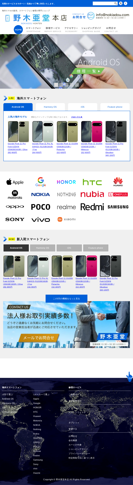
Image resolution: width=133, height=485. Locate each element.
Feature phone (115, 107)
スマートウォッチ (77, 412)
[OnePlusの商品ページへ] (118, 194)
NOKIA (36, 425)
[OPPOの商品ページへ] (15, 207)
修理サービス (75, 387)
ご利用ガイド (75, 394)
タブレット (74, 423)
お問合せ (73, 436)
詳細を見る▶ (77, 117)
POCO (36, 447)
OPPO (36, 442)
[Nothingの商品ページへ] (66, 194)
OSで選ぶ (8, 394)
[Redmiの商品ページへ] (92, 207)
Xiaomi (36, 473)
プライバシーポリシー (79, 453)
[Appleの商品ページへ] (15, 182)
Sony (35, 464)
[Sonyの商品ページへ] (15, 219)
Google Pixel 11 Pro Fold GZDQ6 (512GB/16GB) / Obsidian (114, 149)
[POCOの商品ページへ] (40, 207)
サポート (73, 429)
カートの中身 (75, 445)
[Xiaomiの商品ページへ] (66, 219)
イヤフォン (74, 408)
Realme (37, 451)
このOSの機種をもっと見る (66, 298)
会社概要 (73, 440)
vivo (35, 468)
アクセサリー (75, 401)
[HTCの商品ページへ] (92, 182)
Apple (36, 399)
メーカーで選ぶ (42, 394)
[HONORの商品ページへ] (66, 182)
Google (37, 403)
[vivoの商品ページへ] (40, 219)
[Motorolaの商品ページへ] (15, 194)
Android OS (18, 107)
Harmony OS (50, 107)
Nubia (36, 434)
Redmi (36, 455)
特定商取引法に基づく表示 (82, 458)
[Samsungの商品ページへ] (118, 207)
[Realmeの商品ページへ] (66, 207)
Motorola (37, 421)
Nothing (37, 429)
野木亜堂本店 (62, 479)
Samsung (38, 460)
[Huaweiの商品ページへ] (118, 182)
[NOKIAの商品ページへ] (40, 194)
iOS (83, 107)
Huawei (37, 416)
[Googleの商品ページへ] (40, 182)
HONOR (37, 407)
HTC (35, 412)
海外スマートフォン (12, 387)
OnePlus (37, 438)
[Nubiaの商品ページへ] (92, 194)
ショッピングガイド (78, 449)
